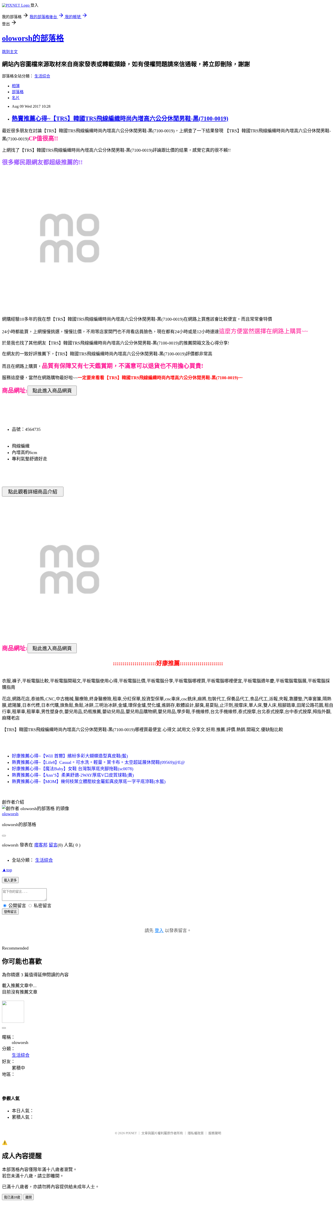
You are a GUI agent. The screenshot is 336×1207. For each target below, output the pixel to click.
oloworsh (10, 813)
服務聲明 (214, 1133)
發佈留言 (10, 912)
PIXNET (131, 1133)
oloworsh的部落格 (33, 38)
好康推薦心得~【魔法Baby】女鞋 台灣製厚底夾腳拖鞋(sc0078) (72, 768)
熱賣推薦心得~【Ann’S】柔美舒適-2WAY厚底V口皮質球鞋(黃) (73, 775)
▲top (7, 869)
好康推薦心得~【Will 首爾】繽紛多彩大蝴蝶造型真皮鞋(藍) (70, 756)
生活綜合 (42, 76)
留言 (53, 845)
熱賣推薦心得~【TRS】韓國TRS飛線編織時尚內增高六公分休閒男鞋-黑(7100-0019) (120, 118)
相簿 (16, 86)
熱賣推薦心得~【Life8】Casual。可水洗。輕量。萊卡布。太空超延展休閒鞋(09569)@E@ (98, 762)
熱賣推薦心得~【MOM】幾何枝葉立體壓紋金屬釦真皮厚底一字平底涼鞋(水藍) (89, 781)
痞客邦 (40, 845)
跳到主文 (10, 52)
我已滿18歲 (12, 1197)
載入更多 (10, 880)
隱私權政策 (196, 1133)
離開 (28, 1197)
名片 (16, 98)
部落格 (18, 92)
